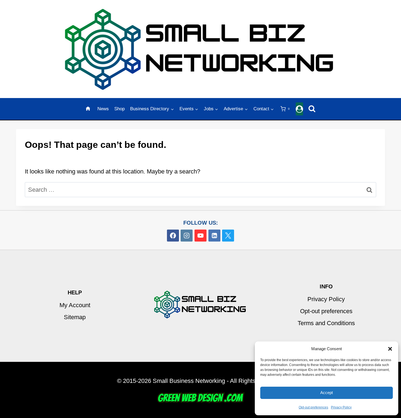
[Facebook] (173, 236)
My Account (74, 305)
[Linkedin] (214, 236)
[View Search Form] (312, 109)
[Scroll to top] (393, 340)
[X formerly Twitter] (228, 236)
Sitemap (75, 317)
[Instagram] (187, 236)
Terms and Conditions (326, 323)
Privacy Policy (341, 407)
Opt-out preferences (313, 407)
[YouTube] (200, 236)
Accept (326, 392)
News (103, 108)
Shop (119, 108)
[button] (390, 349)
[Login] (299, 109)
